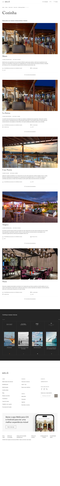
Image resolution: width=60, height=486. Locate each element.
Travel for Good (5, 401)
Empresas (24, 399)
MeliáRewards (5, 384)
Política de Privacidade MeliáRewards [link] (21, 436)
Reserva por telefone (26, 387)
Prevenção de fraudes (6, 407)
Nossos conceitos (6, 395)
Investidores (4, 398)
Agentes (23, 402)
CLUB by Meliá (5, 390)
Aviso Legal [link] (3, 436)
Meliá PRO (24, 396)
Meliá (3, 7)
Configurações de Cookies (44, 436)
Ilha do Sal (15, 7)
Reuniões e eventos (26, 404)
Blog (3, 392)
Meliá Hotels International (7, 381)
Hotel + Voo (24, 384)
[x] (47, 389)
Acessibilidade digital (53, 436)
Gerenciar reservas (26, 381)
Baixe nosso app (11, 427)
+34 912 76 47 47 (44, 381)
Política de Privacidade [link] (9, 436)
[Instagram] (44, 389)
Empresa (23, 393)
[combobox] (51, 1)
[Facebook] (41, 389)
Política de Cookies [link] (33, 436)
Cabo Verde (11, 7)
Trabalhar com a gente (7, 404)
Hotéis (6, 7)
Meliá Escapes (5, 387)
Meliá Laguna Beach (21, 7)
